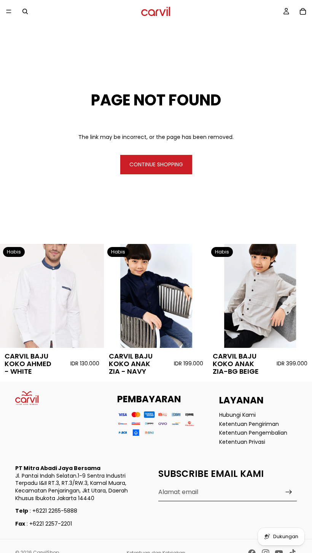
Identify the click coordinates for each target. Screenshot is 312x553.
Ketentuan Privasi (242, 441)
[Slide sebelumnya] (11, 296)
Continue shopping (156, 164)
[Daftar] (289, 492)
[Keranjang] (302, 11)
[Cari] (25, 11)
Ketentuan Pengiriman (249, 423)
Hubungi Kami (237, 415)
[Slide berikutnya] (92, 296)
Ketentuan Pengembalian (253, 433)
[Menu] (9, 11)
